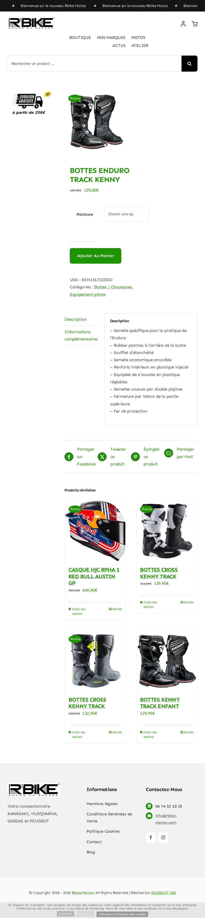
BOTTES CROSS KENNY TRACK (159, 573)
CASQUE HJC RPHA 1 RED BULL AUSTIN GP (93, 576)
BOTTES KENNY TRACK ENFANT (160, 702)
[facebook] (151, 837)
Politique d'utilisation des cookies (122, 914)
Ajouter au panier (95, 255)
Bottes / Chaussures (113, 286)
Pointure (84, 214)
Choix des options (78, 611)
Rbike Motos (82, 892)
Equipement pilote (87, 294)
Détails (117, 609)
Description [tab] (75, 319)
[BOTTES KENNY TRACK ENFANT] (166, 660)
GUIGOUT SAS (163, 892)
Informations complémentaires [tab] (81, 335)
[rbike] (31, 19)
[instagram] (163, 837)
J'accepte (65, 913)
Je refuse (85, 913)
